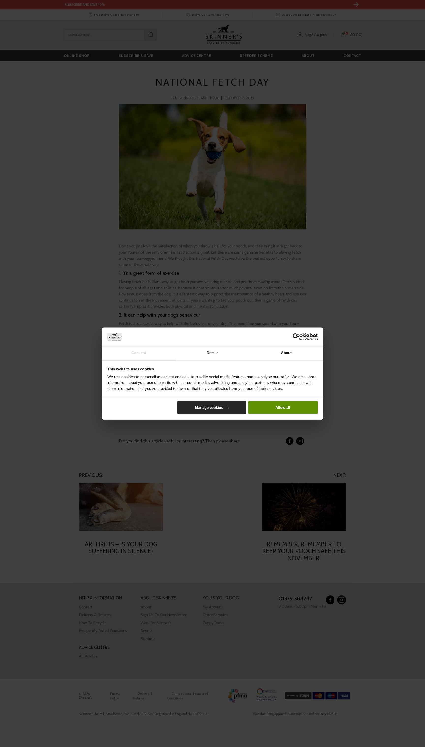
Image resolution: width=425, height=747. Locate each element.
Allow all (282, 407)
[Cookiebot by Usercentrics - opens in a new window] (296, 336)
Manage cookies (209, 407)
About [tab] (286, 353)
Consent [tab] (138, 353)
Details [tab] (213, 353)
